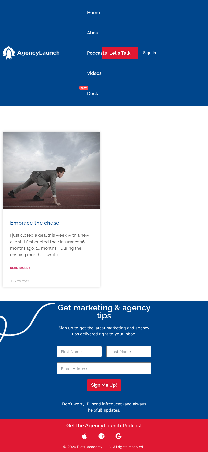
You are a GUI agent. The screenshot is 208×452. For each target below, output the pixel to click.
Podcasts (90, 53)
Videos (90, 73)
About (90, 32)
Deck (90, 93)
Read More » (20, 268)
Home (90, 12)
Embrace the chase (34, 223)
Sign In (149, 52)
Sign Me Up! (104, 385)
